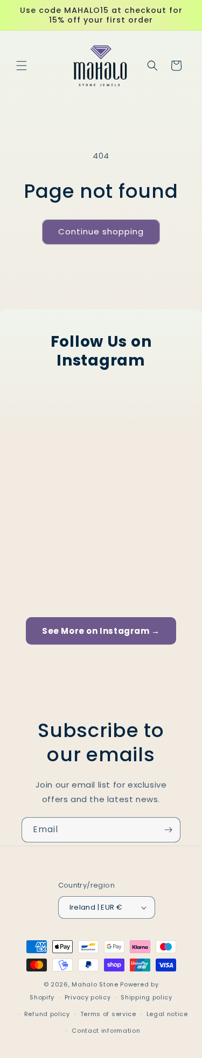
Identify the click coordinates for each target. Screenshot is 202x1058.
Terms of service (108, 1014)
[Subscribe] (168, 829)
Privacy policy (88, 997)
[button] (21, 65)
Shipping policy (146, 997)
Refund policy (47, 1014)
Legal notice (167, 1014)
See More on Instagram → (101, 631)
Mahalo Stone (96, 984)
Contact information (106, 1030)
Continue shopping (101, 231)
